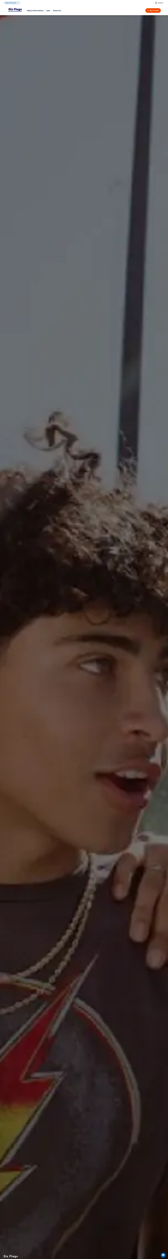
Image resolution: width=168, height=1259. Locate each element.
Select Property (10, 3)
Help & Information (35, 10)
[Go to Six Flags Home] (15, 10)
